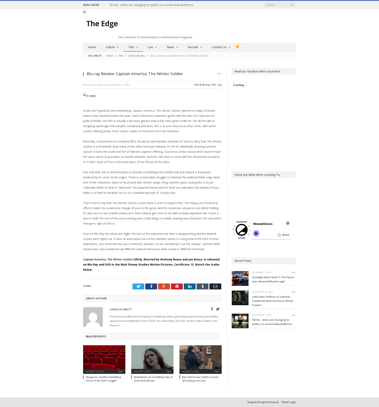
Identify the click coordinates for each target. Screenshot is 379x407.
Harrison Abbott (121, 309)
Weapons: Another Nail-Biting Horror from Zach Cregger (103, 378)
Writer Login (289, 402)
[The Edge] (100, 22)
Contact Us (219, 47)
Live (150, 47)
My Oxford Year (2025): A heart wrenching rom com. (200, 378)
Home (92, 47)
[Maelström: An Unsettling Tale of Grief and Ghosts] (152, 359)
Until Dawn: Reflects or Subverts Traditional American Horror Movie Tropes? (272, 301)
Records (193, 47)
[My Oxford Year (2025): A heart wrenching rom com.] (200, 359)
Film (131, 47)
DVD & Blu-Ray (202, 84)
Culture (110, 47)
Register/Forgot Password (263, 402)
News (170, 47)
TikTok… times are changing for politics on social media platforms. (151, 5)
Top (219, 84)
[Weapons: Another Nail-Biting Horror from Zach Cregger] (104, 359)
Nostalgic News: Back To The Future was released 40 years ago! (273, 279)
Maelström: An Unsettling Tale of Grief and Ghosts (153, 378)
